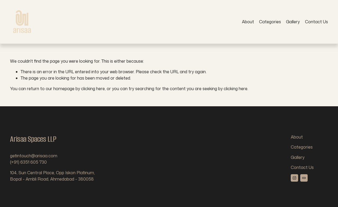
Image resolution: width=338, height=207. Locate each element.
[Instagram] (294, 178)
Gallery (293, 22)
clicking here (93, 88)
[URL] (304, 178)
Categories (270, 22)
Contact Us (316, 22)
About (248, 22)
